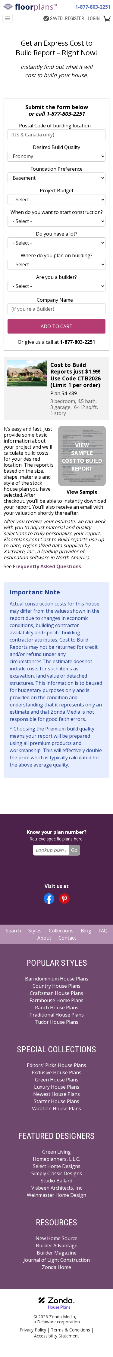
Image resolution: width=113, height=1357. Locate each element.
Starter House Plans (56, 1101)
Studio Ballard (56, 1180)
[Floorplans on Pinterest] (64, 898)
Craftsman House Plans (56, 993)
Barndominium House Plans (56, 978)
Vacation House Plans (56, 1108)
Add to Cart (57, 326)
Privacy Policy (33, 1330)
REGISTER (74, 18)
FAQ (103, 930)
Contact (67, 938)
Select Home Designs (56, 1166)
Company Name (55, 300)
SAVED (56, 18)
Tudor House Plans (56, 1022)
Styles (35, 930)
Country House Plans (56, 986)
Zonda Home (56, 1267)
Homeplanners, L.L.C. (56, 1159)
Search (13, 930)
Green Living (56, 1151)
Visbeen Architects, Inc (56, 1188)
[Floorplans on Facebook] (49, 898)
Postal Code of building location (55, 125)
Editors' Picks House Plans (56, 1065)
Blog (86, 930)
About (44, 938)
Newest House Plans (56, 1094)
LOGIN (94, 18)
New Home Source (56, 1238)
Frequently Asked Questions (47, 566)
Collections (61, 930)
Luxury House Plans (56, 1087)
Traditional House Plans (56, 1014)
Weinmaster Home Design (56, 1195)
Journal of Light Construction (57, 1260)
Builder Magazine (57, 1252)
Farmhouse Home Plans (56, 1000)
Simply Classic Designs (56, 1173)
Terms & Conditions (70, 1330)
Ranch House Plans (56, 1007)
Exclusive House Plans (56, 1072)
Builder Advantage (56, 1245)
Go (74, 850)
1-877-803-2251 (93, 7)
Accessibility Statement (56, 1336)
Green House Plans (56, 1079)
